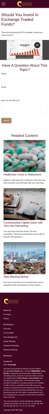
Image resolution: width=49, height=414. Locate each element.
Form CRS (12, 364)
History (6, 319)
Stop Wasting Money (16, 276)
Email (3, 87)
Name (3, 74)
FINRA (33, 371)
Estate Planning (9, 341)
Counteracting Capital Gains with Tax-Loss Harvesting (23, 224)
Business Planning (10, 350)
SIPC (38, 371)
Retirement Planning (11, 345)
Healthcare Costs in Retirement (22, 174)
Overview (7, 329)
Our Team (7, 314)
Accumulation (9, 333)
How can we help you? (10, 100)
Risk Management (10, 337)
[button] (7, 310)
